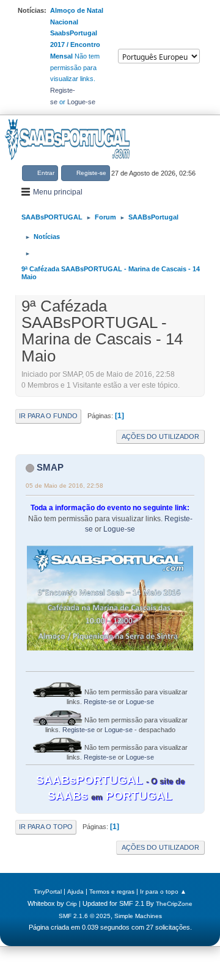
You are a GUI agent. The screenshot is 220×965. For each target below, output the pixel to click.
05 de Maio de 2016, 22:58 (64, 485)
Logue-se (81, 101)
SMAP (50, 467)
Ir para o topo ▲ (163, 891)
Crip (71, 903)
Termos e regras (111, 891)
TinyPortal (48, 891)
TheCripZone (174, 903)
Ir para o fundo (48, 415)
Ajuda (75, 891)
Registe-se (100, 701)
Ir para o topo (46, 826)
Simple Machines (138, 916)
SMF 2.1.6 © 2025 (85, 916)
